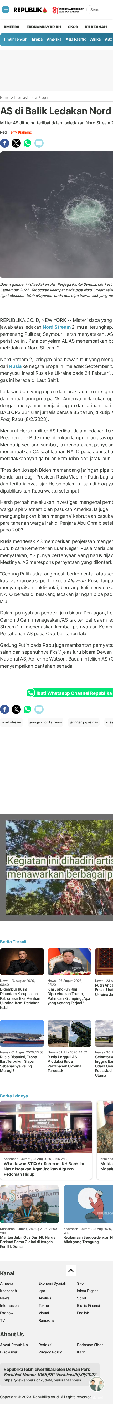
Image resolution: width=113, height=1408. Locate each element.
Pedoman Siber (89, 1344)
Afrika (95, 39)
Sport (81, 1298)
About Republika (14, 1344)
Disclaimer (8, 1352)
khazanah (96, 26)
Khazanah (8, 1290)
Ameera (6, 1283)
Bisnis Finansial (89, 1305)
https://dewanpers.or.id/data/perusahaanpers (42, 1380)
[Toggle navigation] (5, 9)
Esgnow (7, 1313)
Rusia (15, 366)
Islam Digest (87, 1290)
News (5, 1298)
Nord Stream (56, 327)
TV (2, 1320)
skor (73, 26)
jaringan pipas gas (84, 722)
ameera (11, 26)
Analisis (45, 1298)
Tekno (44, 1305)
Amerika (54, 39)
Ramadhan (47, 1320)
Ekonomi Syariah (44, 26)
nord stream (11, 722)
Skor (81, 1283)
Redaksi (45, 1344)
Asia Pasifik (76, 39)
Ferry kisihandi (21, 132)
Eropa (37, 39)
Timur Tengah (15, 39)
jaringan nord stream (45, 722)
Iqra (42, 1290)
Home (4, 97)
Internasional (24, 97)
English (83, 1313)
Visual (44, 1313)
